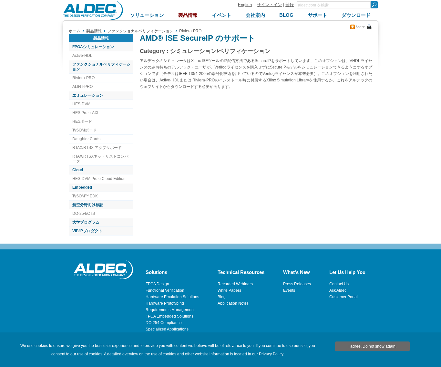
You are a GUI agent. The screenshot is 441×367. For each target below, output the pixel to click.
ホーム (74, 31)
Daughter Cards (86, 139)
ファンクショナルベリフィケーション (101, 66)
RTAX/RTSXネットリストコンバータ (100, 158)
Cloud (77, 170)
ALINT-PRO (82, 86)
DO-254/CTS (83, 213)
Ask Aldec (337, 290)
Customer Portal (343, 297)
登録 (289, 4)
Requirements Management (170, 310)
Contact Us (339, 284)
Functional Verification (165, 290)
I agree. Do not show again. (372, 346)
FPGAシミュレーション (93, 47)
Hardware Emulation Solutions (172, 297)
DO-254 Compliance (164, 322)
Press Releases (297, 284)
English (245, 4)
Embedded (82, 187)
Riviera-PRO (83, 78)
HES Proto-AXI (85, 112)
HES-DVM (81, 104)
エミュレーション (87, 95)
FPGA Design (157, 284)
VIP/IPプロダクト (87, 231)
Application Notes (233, 303)
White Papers (229, 290)
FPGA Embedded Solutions (169, 316)
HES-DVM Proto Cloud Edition (99, 178)
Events (289, 290)
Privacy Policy (271, 354)
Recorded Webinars (235, 284)
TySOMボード (84, 130)
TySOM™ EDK (85, 196)
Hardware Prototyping (165, 303)
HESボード (82, 121)
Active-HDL (82, 55)
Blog (222, 297)
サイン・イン (269, 4)
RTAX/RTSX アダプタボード (97, 147)
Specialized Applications (167, 329)
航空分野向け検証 (87, 205)
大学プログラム (85, 222)
